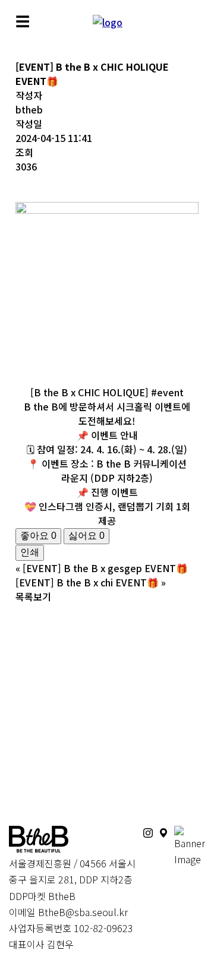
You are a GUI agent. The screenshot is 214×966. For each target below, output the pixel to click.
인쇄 (29, 552)
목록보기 (33, 596)
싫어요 (86, 536)
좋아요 (38, 536)
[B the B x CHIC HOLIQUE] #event (107, 392)
